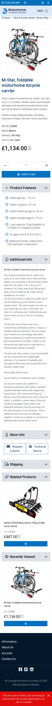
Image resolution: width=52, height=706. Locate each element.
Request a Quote (16, 448)
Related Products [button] (23, 477)
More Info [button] (17, 435)
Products (6, 17)
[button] (26, 641)
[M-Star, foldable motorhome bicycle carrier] (25, 623)
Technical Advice (39, 448)
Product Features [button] (23, 188)
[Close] (48, 695)
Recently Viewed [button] (22, 557)
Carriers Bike (42, 17)
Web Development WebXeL (26, 684)
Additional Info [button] (21, 259)
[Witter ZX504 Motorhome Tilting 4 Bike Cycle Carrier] (25, 543)
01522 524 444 (12, 2)
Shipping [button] (16, 464)
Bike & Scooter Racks (24, 17)
